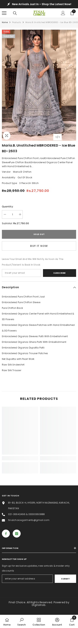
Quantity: (7, 206)
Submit (65, 578)
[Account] (63, 13)
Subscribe (59, 273)
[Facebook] (6, 534)
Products (16, 22)
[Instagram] (17, 534)
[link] (20, 458)
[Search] (15, 13)
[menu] (4, 13)
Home (5, 22)
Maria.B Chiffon (22, 171)
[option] (39, 85)
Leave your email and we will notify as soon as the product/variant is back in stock (32, 261)
